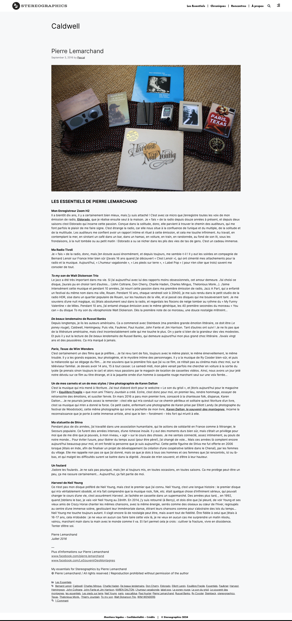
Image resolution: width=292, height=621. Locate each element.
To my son (107, 596)
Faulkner (223, 585)
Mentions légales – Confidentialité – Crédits (129, 617)
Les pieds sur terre (92, 593)
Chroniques (218, 6)
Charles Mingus (93, 585)
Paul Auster (145, 593)
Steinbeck (210, 593)
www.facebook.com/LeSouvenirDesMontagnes (83, 560)
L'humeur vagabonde (147, 589)
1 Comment (61, 600)
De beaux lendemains (132, 585)
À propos (258, 6)
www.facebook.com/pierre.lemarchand (77, 556)
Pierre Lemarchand (77, 50)
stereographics (226, 593)
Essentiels (212, 585)
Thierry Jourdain (90, 596)
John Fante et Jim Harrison (99, 589)
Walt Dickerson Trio (125, 596)
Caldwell (77, 585)
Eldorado (83, 219)
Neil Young (111, 593)
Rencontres (238, 6)
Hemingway (58, 589)
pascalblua (131, 593)
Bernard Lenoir (63, 585)
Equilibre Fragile (70, 392)
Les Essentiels (196, 6)
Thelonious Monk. (69, 596)
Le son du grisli (200, 589)
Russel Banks (182, 593)
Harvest (234, 585)
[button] (269, 6)
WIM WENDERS (146, 596)
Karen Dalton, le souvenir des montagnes (195, 409)
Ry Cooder (198, 593)
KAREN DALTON (125, 589)
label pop (166, 589)
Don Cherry (152, 585)
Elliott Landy (179, 585)
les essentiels (73, 593)
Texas (54, 596)
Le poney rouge (181, 589)
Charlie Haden (111, 585)
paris (121, 593)
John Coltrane (74, 589)
